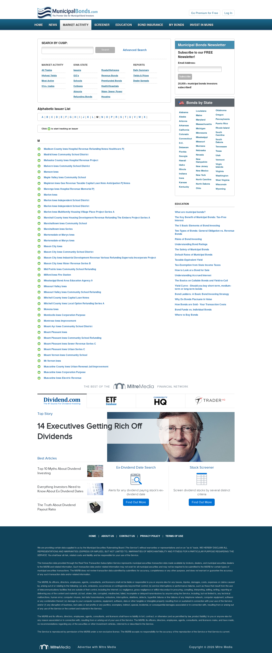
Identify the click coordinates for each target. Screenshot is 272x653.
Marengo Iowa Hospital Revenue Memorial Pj (69, 189)
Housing (105, 96)
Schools (77, 80)
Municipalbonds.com (67, 13)
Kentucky (184, 186)
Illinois (182, 169)
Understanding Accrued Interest (193, 275)
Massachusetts (204, 123)
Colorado (184, 134)
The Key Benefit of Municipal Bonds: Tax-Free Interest (200, 218)
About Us (107, 536)
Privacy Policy (150, 536)
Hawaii (182, 160)
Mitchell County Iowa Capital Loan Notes (66, 297)
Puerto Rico (222, 123)
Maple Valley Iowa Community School (65, 177)
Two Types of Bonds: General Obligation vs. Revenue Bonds (204, 232)
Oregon (220, 114)
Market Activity (75, 25)
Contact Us (127, 536)
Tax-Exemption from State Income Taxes (198, 265)
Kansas (183, 182)
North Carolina (203, 179)
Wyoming (221, 188)
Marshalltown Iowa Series (58, 229)
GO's (76, 75)
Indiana (183, 173)
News (53, 25)
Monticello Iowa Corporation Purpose (64, 315)
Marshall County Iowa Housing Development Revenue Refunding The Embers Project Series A (97, 217)
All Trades (47, 70)
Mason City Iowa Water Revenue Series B (67, 263)
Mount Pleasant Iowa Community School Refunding (72, 338)
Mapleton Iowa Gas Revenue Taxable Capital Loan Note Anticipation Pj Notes (87, 183)
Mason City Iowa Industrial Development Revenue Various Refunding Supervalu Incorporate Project (100, 257)
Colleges (78, 85)
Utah (218, 155)
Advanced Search (135, 50)
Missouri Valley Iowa (55, 286)
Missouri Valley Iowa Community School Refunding (72, 292)
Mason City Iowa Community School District (68, 252)
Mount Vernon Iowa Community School (65, 355)
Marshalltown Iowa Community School (65, 223)
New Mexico (202, 170)
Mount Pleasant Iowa (55, 332)
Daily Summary (141, 70)
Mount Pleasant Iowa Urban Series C (64, 349)
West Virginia (222, 179)
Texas (219, 150)
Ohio (198, 188)
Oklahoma (221, 110)
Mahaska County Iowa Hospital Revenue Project (71, 160)
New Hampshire (201, 160)
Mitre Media (56, 646)
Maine (199, 115)
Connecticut (185, 138)
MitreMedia (133, 386)
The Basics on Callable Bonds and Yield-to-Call (201, 280)
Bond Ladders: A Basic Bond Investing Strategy (202, 294)
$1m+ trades (48, 85)
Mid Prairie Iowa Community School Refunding (70, 269)
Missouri (200, 141)
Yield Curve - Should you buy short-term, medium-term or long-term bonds (203, 287)
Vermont (220, 159)
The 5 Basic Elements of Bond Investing (197, 225)
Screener (102, 25)
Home (38, 25)
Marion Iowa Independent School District (66, 200)
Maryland (200, 119)
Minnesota (201, 132)
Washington (222, 175)
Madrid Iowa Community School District (66, 154)
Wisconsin (221, 184)
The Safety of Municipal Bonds (192, 249)
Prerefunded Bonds (111, 80)
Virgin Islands (219, 165)
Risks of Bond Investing (188, 239)
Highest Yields (49, 75)
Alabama (183, 112)
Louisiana (201, 110)
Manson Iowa (51, 171)
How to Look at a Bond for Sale (192, 270)
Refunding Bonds (82, 96)
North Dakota (203, 183)
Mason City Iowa (53, 246)
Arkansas (184, 125)
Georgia (183, 156)
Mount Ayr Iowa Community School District (68, 326)
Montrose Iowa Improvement (60, 320)
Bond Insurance (150, 25)
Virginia (220, 171)
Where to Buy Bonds (186, 314)
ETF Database (111, 401)
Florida (182, 151)
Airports (77, 91)
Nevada (200, 154)
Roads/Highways (110, 70)
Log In (228, 13)
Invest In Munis (201, 25)
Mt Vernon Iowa (52, 360)
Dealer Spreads (141, 80)
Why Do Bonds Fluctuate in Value (193, 299)
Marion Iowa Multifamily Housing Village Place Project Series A (79, 211)
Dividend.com (62, 401)
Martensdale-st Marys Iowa (59, 234)
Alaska (182, 116)
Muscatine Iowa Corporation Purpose (65, 372)
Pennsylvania (223, 118)
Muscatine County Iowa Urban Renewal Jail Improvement (76, 366)
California (184, 129)
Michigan (200, 128)
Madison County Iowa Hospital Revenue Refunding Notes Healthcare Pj (84, 149)
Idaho (182, 164)
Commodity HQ (160, 401)
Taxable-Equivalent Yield (189, 259)
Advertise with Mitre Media (97, 647)
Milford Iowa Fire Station (57, 274)
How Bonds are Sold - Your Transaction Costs (200, 304)
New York (201, 174)
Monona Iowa (51, 309)
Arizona (183, 120)
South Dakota (219, 141)
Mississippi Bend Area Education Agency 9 (68, 280)
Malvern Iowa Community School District (67, 166)
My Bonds (176, 25)
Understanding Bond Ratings (191, 244)
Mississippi (202, 137)
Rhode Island (223, 127)
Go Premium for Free (204, 13)
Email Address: (187, 63)
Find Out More (136, 502)
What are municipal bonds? (190, 212)
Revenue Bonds (109, 75)
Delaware (184, 147)
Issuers (77, 70)
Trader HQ (210, 401)
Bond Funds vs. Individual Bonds (193, 309)
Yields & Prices (141, 75)
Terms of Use (174, 536)
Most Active (48, 80)
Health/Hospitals (110, 85)
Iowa (181, 177)
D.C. (181, 142)
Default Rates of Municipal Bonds (193, 254)
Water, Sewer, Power (111, 91)
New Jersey (202, 166)
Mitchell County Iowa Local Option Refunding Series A (74, 303)
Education (123, 25)
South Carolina (220, 133)
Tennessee (221, 146)
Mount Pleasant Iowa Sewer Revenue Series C (70, 343)
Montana (200, 145)
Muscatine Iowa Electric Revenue (62, 378)
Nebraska (201, 150)
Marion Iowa (50, 194)
